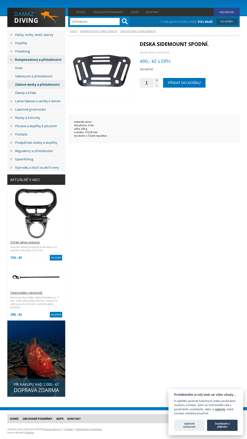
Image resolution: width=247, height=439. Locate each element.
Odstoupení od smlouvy (88, 429)
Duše (19, 68)
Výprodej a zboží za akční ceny (37, 167)
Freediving (22, 51)
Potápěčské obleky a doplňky (36, 142)
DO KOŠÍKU (227, 21)
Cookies (68, 429)
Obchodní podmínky (108, 12)
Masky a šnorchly (27, 118)
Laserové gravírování (30, 109)
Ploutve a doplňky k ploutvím (36, 126)
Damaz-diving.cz (53, 429)
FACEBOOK (226, 12)
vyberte (220, 409)
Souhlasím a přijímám (222, 425)
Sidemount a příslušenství (33, 76)
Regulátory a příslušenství (34, 151)
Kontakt (152, 12)
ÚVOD (73, 31)
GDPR (134, 12)
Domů (80, 12)
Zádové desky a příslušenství (37, 84)
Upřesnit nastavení (189, 425)
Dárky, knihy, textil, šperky (34, 35)
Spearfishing (24, 159)
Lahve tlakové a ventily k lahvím (38, 101)
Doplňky (21, 43)
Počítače (21, 134)
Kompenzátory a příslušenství (38, 60)
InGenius (29, 432)
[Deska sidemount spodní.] (101, 71)
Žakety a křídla (25, 93)
